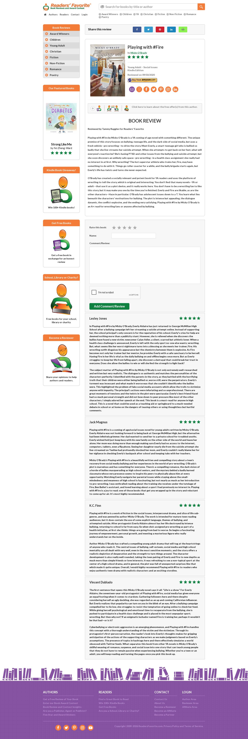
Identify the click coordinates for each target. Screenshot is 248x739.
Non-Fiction (175, 14)
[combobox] (152, 7)
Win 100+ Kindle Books (112, 703)
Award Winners (110, 14)
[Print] (183, 29)
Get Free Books (107, 706)
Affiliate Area (189, 706)
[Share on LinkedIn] (171, 29)
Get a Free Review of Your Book (60, 699)
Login (85, 14)
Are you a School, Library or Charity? (119, 710)
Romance (191, 14)
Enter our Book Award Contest (60, 703)
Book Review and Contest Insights (62, 706)
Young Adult (57, 45)
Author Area (189, 699)
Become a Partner (164, 714)
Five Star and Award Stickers (59, 714)
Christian (148, 14)
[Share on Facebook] (137, 29)
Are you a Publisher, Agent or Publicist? (65, 710)
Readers (64, 14)
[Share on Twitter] (148, 29)
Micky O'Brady (139, 52)
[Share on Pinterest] (160, 29)
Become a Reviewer (165, 706)
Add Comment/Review (109, 306)
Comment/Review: (99, 243)
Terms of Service (193, 726)
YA (137, 14)
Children (127, 14)
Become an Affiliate (165, 710)
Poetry (105, 17)
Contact (75, 14)
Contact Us (160, 699)
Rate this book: (98, 227)
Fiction (161, 14)
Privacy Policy (171, 726)
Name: (93, 235)
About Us (159, 703)
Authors (53, 14)
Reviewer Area (190, 703)
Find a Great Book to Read (114, 699)
